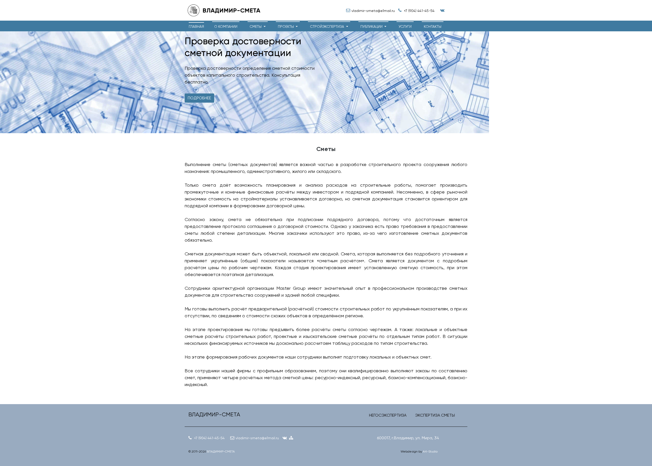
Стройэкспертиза (327, 26)
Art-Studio (430, 451)
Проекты (286, 26)
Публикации (372, 26)
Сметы (256, 26)
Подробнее (199, 97)
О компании (225, 26)
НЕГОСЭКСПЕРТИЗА (387, 415)
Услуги (405, 26)
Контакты (432, 26)
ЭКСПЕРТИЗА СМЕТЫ (435, 415)
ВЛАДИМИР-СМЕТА (221, 451)
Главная (196, 26)
